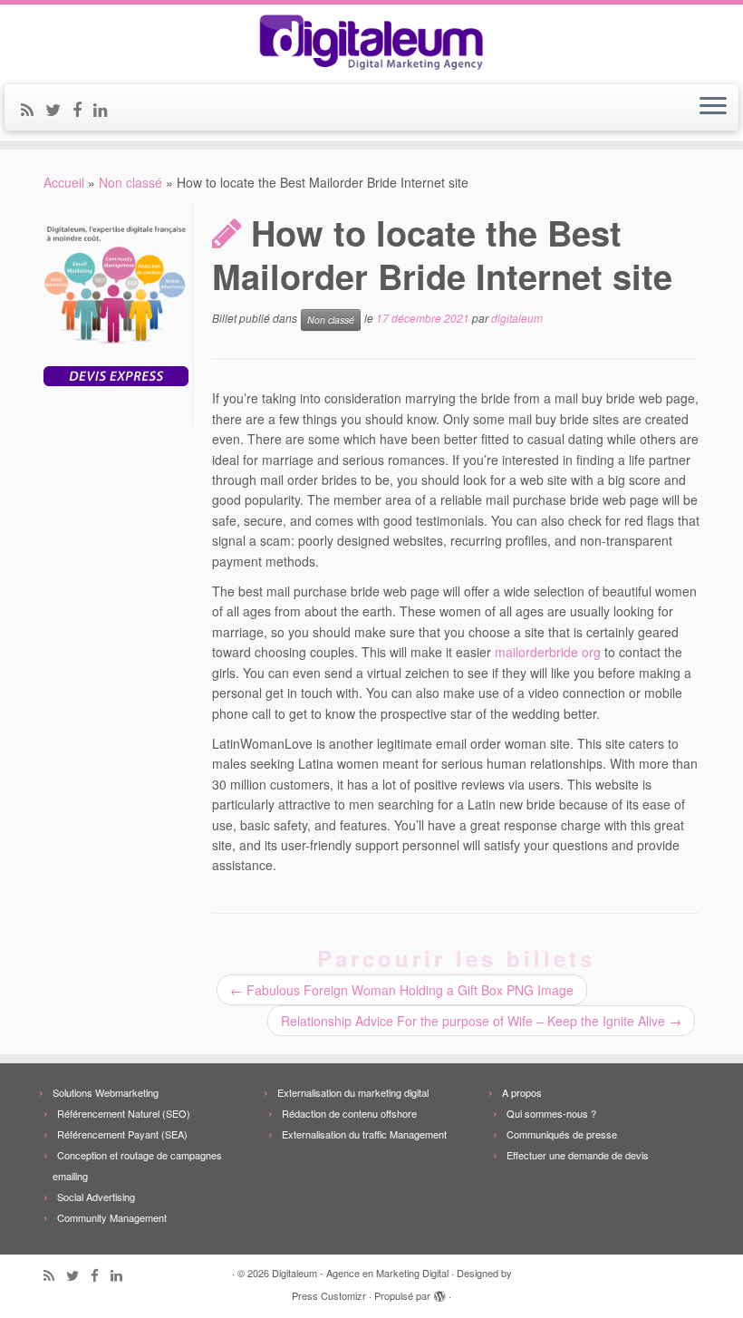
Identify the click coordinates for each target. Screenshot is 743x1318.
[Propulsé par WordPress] (439, 1291)
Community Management (112, 1217)
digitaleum (517, 318)
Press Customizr (329, 1295)
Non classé (130, 182)
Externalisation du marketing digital (353, 1092)
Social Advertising (96, 1196)
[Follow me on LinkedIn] (106, 109)
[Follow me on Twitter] (58, 109)
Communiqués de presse (562, 1134)
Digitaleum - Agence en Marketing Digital (360, 1272)
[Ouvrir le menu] (713, 107)
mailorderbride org (548, 652)
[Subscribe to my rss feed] (33, 109)
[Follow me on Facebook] (82, 109)
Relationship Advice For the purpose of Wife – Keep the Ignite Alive (481, 1021)
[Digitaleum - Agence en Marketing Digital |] (371, 42)
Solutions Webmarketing (106, 1092)
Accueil (63, 182)
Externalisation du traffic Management (364, 1134)
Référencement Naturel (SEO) (123, 1113)
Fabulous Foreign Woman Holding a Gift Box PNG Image (402, 990)
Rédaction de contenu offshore (349, 1113)
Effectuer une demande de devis (578, 1155)
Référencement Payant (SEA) (122, 1134)
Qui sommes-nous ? (551, 1113)
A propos (522, 1092)
